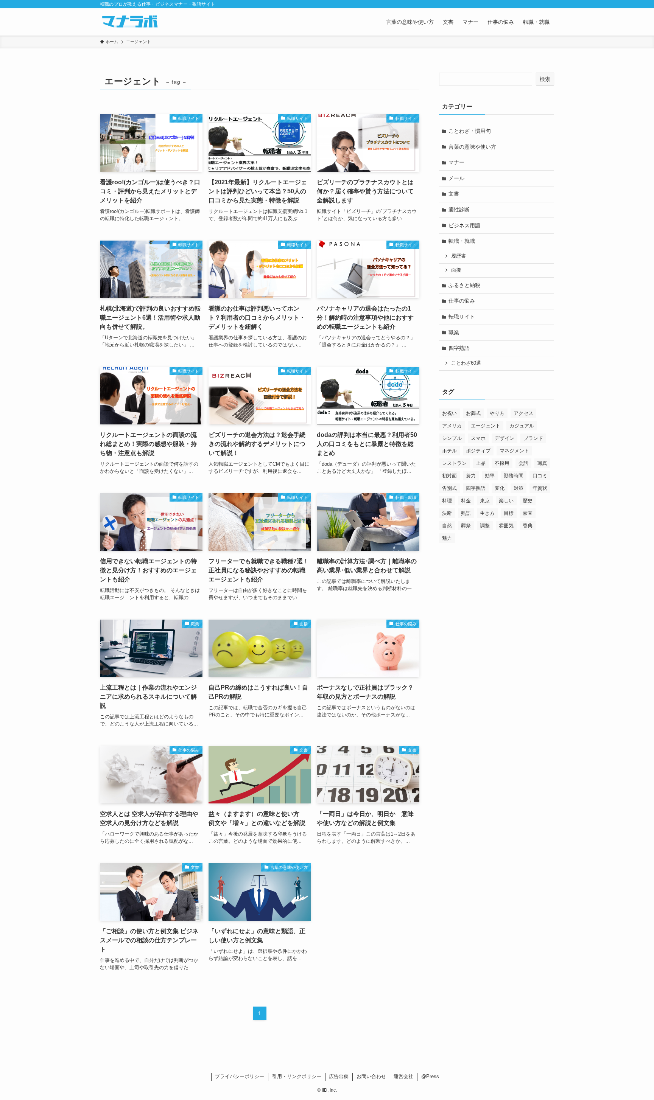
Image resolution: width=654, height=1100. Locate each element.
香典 (528, 525)
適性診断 (459, 210)
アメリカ (452, 426)
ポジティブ (478, 451)
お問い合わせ (371, 1076)
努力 (471, 476)
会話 (523, 463)
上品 (481, 463)
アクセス (523, 413)
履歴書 (458, 256)
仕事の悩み (461, 301)
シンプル (452, 438)
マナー (456, 162)
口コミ (540, 476)
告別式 (449, 488)
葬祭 (466, 525)
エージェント (485, 426)
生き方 (487, 513)
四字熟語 (459, 348)
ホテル (449, 451)
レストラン (454, 463)
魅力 (447, 538)
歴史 (528, 500)
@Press (430, 1076)
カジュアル (521, 426)
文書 (453, 194)
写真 (542, 463)
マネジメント (514, 451)
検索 (545, 79)
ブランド (533, 438)
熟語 (466, 513)
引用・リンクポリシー (296, 1076)
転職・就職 (461, 241)
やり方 (497, 413)
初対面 (449, 476)
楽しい (506, 500)
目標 (509, 513)
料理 (447, 500)
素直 (528, 513)
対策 (518, 488)
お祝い (449, 413)
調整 (485, 525)
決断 (447, 513)
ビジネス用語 (464, 225)
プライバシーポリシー (239, 1076)
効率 (490, 476)
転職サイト (461, 317)
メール (456, 178)
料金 (466, 500)
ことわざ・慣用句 (469, 131)
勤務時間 (513, 476)
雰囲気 (506, 525)
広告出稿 (339, 1076)
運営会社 (403, 1076)
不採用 (502, 463)
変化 (500, 488)
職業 (453, 332)
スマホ (478, 438)
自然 (447, 525)
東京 (485, 500)
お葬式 (473, 413)
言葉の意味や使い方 (472, 147)
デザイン (504, 438)
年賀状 (540, 488)
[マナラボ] (130, 22)
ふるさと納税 (464, 285)
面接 (456, 270)
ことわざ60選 (466, 363)
